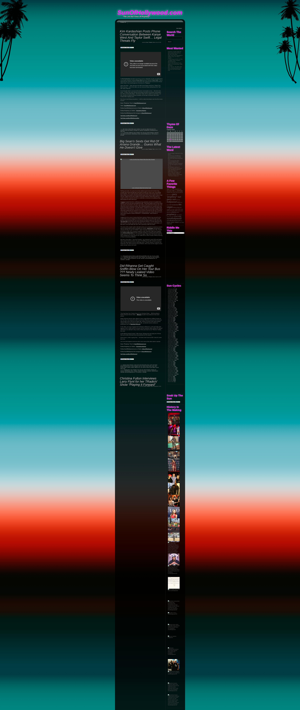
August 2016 (171, 301)
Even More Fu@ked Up (128, 132)
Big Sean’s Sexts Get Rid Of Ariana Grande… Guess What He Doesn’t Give (140, 144)
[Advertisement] (150, 3)
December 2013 (172, 341)
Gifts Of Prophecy (150, 132)
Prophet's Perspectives (131, 258)
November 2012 (172, 356)
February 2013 (171, 352)
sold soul (148, 367)
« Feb (168, 143)
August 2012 (171, 360)
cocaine (135, 364)
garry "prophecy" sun (174, 195)
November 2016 (172, 297)
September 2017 (172, 292)
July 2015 (170, 317)
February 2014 (171, 339)
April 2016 (170, 306)
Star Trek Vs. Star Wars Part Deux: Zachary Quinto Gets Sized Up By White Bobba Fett (175, 68)
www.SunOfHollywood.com (146, 133)
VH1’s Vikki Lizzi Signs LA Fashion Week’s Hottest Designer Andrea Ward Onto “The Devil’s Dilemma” (175, 173)
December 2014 (172, 326)
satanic (125, 367)
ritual (147, 366)
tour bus (157, 367)
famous (126, 129)
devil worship (144, 364)
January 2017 (171, 295)
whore (121, 368)
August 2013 (171, 346)
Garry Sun (145, 132)
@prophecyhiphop (141, 110)
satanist (132, 367)
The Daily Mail (124, 221)
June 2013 (170, 347)
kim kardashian (173, 205)
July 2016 (170, 302)
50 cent (171, 189)
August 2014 (171, 331)
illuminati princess (127, 366)
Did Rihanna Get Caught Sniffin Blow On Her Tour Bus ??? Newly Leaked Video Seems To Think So (140, 270)
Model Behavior (135, 133)
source (123, 202)
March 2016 (171, 307)
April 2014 (170, 336)
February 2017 (171, 294)
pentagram (136, 366)
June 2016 (170, 304)
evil (150, 364)
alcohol (177, 189)
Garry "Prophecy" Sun (150, 42)
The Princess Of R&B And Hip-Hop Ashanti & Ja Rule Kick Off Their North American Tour (175, 157)
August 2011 (171, 375)
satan (153, 366)
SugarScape (150, 228)
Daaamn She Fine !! (134, 257)
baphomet (125, 364)
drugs (148, 364)
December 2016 (172, 296)
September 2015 (172, 315)
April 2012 (170, 365)
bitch (124, 129)
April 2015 (170, 321)
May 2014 (170, 335)
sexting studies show (128, 232)
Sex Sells (138, 258)
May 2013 (170, 349)
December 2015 (172, 311)
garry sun (171, 199)
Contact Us (123, 22)
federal (129, 129)
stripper (153, 367)
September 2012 (172, 359)
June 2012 (170, 362)
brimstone (131, 364)
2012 (174, 189)
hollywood (172, 202)
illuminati (122, 366)
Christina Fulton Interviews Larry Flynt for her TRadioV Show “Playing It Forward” (138, 381)
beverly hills (171, 191)
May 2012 (170, 364)
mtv (179, 209)
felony (132, 129)
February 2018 (171, 289)
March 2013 (171, 351)
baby (180, 189)
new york (169, 210)
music (181, 209)
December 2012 (172, 355)
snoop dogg (177, 216)
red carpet (178, 214)
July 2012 (170, 361)
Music (139, 133)
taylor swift (122, 131)
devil (140, 364)
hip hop (178, 199)
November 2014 (172, 327)
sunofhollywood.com (174, 220)
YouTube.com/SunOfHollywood (128, 115)
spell (151, 367)
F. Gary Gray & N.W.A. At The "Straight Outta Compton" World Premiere (175, 60)
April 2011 (170, 380)
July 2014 (170, 332)
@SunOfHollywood (147, 108)
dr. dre (170, 194)
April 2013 (170, 350)
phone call (127, 130)
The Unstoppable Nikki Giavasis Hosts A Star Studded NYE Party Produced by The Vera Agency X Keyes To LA (175, 163)
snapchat (141, 130)
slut (141, 367)
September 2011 (172, 374)
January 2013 (171, 354)
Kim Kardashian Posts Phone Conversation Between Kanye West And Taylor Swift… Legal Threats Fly (141, 36)
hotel (178, 202)
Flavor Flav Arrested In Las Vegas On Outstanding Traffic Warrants (175, 64)
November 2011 (172, 371)
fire (151, 364)
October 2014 (171, 329)
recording (135, 130)
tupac (168, 222)
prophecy (171, 214)
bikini (176, 191)
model (176, 209)
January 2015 (171, 325)
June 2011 (170, 377)
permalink (122, 135)
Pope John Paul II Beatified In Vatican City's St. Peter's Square (175, 57)
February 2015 (171, 324)
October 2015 (171, 314)
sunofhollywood (174, 218)
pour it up (140, 366)
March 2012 (171, 366)
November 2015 (172, 312)
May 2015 (170, 320)
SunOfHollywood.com (149, 12)
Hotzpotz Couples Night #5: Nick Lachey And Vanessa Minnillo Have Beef (174, 53)
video (180, 222)
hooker (156, 364)
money (132, 366)
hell (153, 364)
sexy (173, 216)
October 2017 (171, 291)
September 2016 (172, 300)
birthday (180, 191)
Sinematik (122, 372)
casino (168, 192)
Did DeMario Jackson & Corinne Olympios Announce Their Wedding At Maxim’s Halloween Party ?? (175, 168)
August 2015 (171, 316)
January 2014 (171, 340)
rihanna (168, 216)
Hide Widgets (179, 28)
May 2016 (170, 305)
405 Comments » (155, 133)
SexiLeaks (143, 258)
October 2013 (171, 344)
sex (170, 216)
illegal (148, 129)
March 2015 (171, 322)
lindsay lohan (176, 207)
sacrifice (149, 366)
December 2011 (172, 370)
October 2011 (171, 372)
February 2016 (171, 309)
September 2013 (172, 345)
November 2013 (172, 342)
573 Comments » (139, 372)
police (177, 212)
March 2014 (171, 337)
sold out (144, 367)
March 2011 (171, 381)
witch (124, 368)
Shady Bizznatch (155, 370)
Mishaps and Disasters (127, 133)
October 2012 (171, 357)
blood (128, 364)
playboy (173, 212)
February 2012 (171, 367)
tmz (181, 220)
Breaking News (127, 369)
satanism (129, 367)
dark (138, 364)
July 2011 (170, 376)
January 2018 (171, 290)
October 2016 (171, 299)
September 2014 (172, 330)
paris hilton (175, 210)
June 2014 (170, 334)
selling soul (136, 367)
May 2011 (170, 379)
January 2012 (171, 369)
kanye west (151, 129)
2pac (168, 189)
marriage (172, 209)
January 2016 (171, 310)
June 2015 (170, 319)
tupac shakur (175, 222)
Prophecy (125, 258)
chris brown (173, 192)
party (179, 210)
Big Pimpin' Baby (127, 257)
